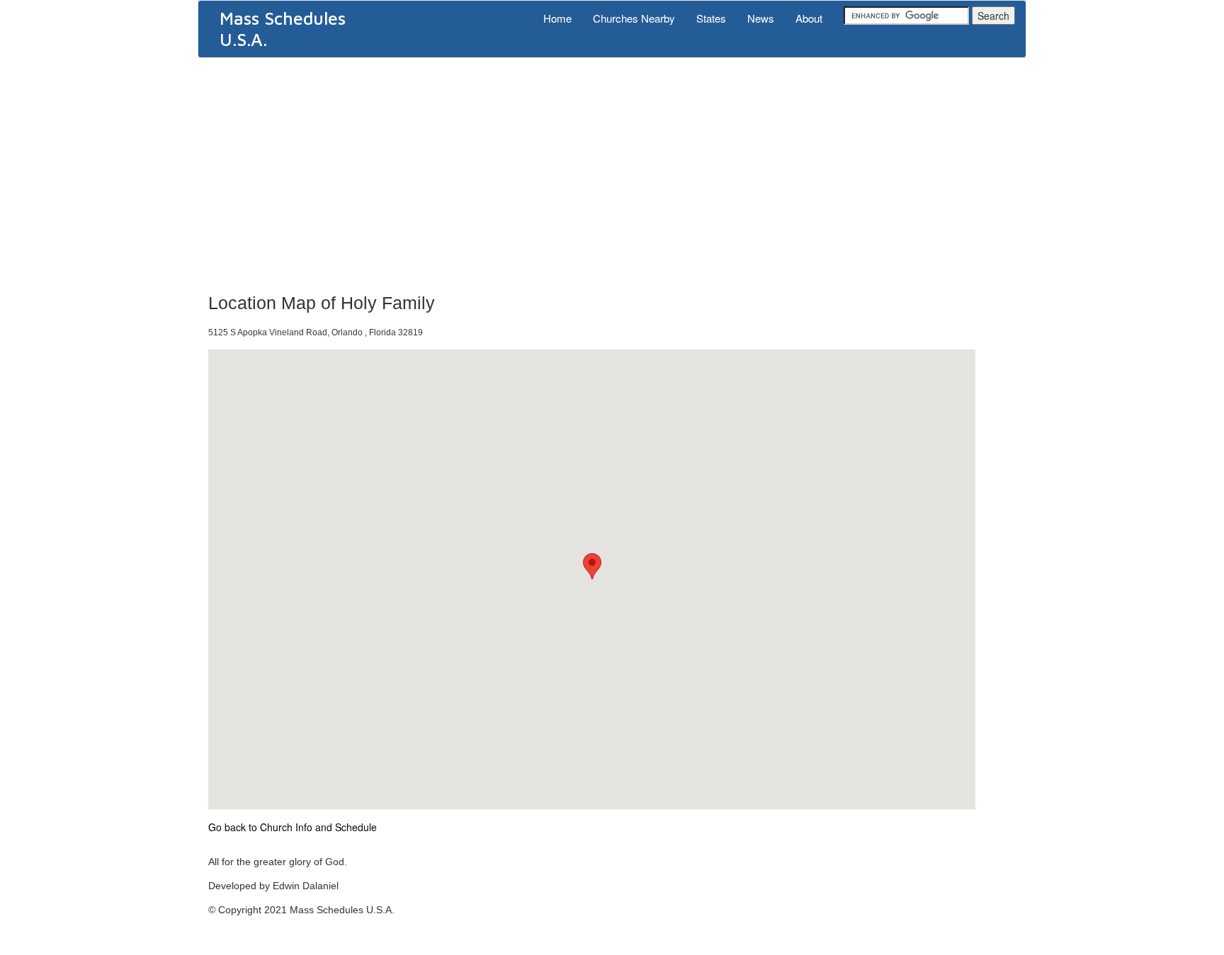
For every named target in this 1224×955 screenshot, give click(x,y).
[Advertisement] (612, 171)
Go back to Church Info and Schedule (292, 827)
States (711, 18)
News (760, 18)
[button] (592, 566)
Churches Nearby (634, 18)
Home (557, 18)
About (808, 18)
